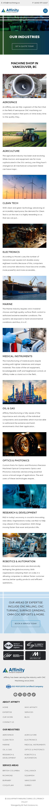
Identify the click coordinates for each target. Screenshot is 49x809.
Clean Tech (8, 740)
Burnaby (7, 781)
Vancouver (30, 781)
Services (29, 712)
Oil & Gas (7, 750)
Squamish (29, 776)
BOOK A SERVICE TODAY (26, 624)
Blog (27, 717)
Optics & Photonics (34, 750)
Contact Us (8, 722)
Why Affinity (31, 707)
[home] (10, 11)
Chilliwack (30, 771)
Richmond (8, 776)
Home (5, 707)
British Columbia (11, 771)
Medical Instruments (35, 745)
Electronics (31, 740)
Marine (6, 745)
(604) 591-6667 (41, 3)
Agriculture (31, 735)
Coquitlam (8, 785)
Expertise (7, 712)
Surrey (28, 785)
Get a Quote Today (24, 46)
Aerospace (8, 735)
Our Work (8, 717)
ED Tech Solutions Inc (29, 805)
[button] (45, 11)
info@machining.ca (11, 3)
